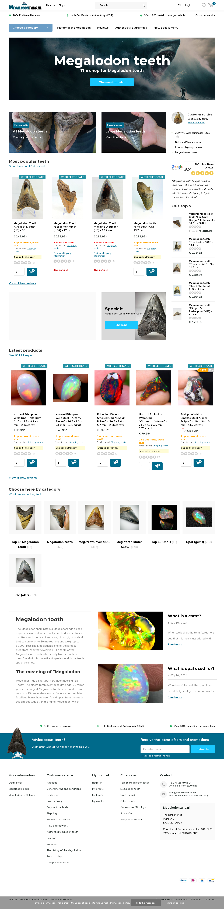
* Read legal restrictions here (155, 755)
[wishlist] (204, 5)
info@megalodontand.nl (182, 792)
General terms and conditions (64, 788)
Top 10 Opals (164, 542)
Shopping (134, 316)
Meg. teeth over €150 (94, 544)
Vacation (52, 844)
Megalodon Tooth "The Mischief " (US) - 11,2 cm (201, 264)
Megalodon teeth (60, 544)
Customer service (205, 15)
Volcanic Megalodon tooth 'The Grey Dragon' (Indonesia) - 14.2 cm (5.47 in (202, 218)
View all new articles (23, 477)
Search (143, 5)
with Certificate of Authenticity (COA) (92, 15)
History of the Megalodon (74, 27)
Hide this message (145, 902)
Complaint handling (58, 862)
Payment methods (57, 807)
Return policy (54, 856)
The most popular (112, 82)
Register (97, 782)
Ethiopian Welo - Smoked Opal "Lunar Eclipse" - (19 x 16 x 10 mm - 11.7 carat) (195, 419)
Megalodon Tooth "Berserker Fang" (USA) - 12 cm (65, 227)
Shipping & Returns (131, 819)
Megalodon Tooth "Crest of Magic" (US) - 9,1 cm (25, 227)
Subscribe (203, 749)
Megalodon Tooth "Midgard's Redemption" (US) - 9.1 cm (200, 309)
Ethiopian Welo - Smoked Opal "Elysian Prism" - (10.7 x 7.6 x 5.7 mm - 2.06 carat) (111, 419)
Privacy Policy (54, 801)
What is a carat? (184, 615)
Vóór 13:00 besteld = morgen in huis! (165, 15)
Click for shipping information (62, 254)
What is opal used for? (191, 668)
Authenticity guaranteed (131, 27)
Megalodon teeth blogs (22, 795)
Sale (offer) (25, 595)
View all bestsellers (22, 283)
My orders (98, 788)
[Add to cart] (32, 272)
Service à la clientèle (58, 819)
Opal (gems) (199, 542)
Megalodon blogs (19, 788)
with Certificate (196, 122)
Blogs (62, 5)
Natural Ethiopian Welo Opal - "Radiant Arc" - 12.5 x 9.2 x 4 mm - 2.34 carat (27, 419)
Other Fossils (127, 801)
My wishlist (98, 801)
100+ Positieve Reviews (26, 15)
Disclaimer (53, 795)
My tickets (97, 795)
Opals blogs (16, 782)
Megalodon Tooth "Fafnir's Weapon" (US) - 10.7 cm (106, 227)
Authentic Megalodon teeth (62, 831)
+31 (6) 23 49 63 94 (180, 782)
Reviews (102, 27)
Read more (175, 644)
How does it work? (166, 27)
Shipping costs (35, 442)
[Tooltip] (177, 137)
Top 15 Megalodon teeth (25, 544)
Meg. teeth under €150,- (129, 544)
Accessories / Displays (133, 807)
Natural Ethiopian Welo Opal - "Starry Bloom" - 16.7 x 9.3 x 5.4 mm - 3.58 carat (68, 419)
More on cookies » (176, 902)
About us (50, 5)
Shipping (52, 813)
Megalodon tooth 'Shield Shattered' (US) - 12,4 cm (199, 286)
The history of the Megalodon (64, 850)
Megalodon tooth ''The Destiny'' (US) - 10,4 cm (201, 242)
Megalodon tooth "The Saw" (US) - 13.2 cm (145, 227)
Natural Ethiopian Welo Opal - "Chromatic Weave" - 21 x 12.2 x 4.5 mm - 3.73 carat (153, 421)
